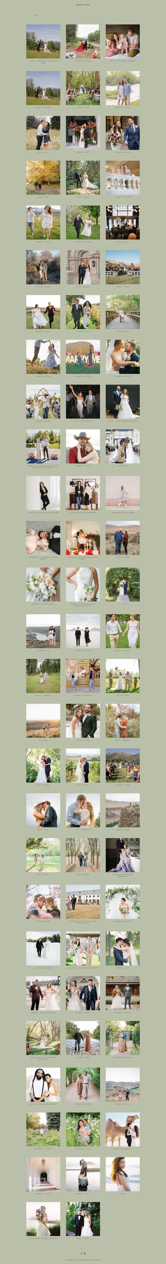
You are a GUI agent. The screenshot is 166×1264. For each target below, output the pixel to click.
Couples (54, 15)
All (35, 15)
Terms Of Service (85, 1260)
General (125, 15)
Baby (43, 15)
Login (30, 27)
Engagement (67, 15)
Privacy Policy (96, 1260)
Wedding (113, 15)
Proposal (81, 15)
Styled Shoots (97, 15)
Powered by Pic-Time (71, 1260)
